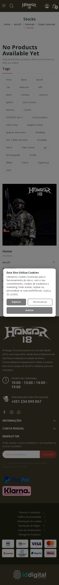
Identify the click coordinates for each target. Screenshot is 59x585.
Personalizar (40, 302)
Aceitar (29, 310)
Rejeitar (16, 302)
